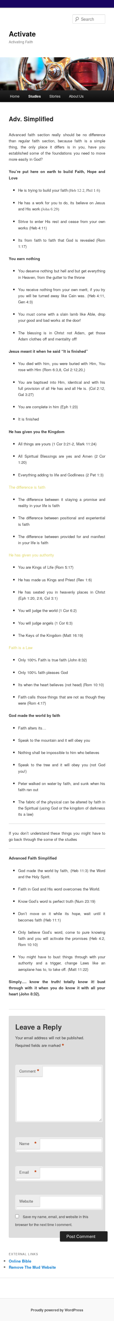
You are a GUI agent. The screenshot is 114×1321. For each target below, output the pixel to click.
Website (26, 1201)
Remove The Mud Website (32, 1267)
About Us (76, 96)
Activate (22, 34)
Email (28, 1172)
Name (28, 1143)
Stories (55, 96)
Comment (29, 1071)
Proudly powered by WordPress (57, 1310)
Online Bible (20, 1261)
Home (15, 96)
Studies (34, 96)
